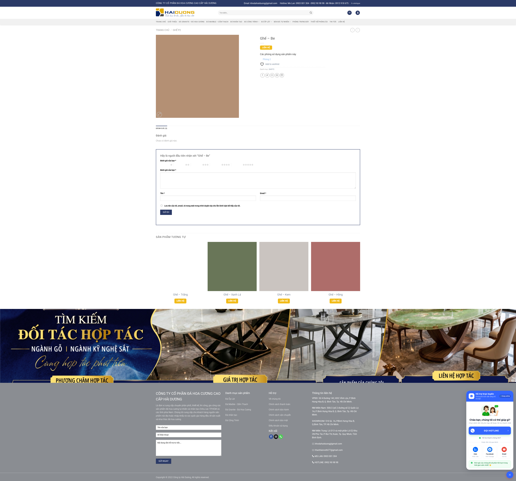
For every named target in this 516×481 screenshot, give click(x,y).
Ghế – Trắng (180, 294)
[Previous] (156, 275)
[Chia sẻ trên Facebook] (262, 75)
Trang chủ (161, 22)
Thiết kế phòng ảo (319, 22)
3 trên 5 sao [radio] (196, 165)
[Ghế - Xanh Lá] (232, 266)
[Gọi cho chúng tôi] (281, 436)
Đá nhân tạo (236, 22)
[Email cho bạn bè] (272, 75)
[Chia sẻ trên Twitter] (267, 75)
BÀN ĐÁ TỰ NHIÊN (281, 22)
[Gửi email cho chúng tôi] (276, 436)
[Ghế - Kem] (283, 266)
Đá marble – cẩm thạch (217, 22)
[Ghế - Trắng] (180, 266)
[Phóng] (159, 114)
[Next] (360, 275)
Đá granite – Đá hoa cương (191, 22)
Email (263, 193)
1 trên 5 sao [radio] (164, 165)
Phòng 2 (267, 59)
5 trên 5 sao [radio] (237, 165)
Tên (162, 193)
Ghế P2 (177, 30)
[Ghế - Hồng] (335, 266)
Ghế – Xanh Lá (232, 294)
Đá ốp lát (265, 22)
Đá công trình (251, 22)
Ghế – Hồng (336, 294)
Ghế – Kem (284, 294)
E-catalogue (355, 3)
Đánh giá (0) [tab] (161, 128)
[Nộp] (311, 12)
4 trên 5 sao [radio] (215, 165)
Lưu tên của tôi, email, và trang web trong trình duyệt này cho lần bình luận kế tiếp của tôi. (202, 206)
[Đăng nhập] (358, 13)
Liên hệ (341, 22)
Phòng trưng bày (301, 22)
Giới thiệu (172, 22)
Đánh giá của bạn (168, 161)
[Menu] (349, 13)
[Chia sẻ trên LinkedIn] (282, 75)
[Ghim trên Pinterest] (277, 75)
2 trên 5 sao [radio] (179, 165)
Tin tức (333, 22)
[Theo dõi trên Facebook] (271, 436)
